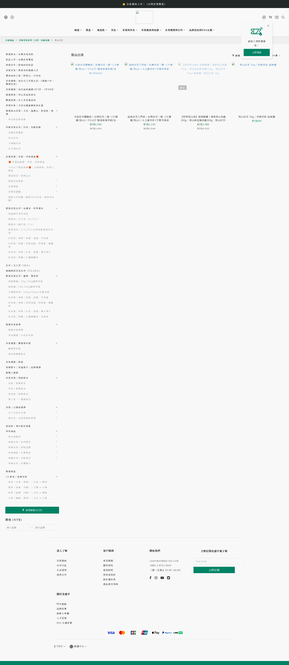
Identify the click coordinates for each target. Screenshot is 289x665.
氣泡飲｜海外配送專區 (18, 426)
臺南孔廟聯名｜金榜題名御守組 (77, 182)
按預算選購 (14, 191)
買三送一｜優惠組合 (19, 399)
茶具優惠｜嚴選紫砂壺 (18, 343)
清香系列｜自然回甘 (19, 441)
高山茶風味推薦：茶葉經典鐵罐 (77, 428)
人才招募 (62, 618)
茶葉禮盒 (13, 186)
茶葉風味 (62, 560)
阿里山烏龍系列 (71, 436)
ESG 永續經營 (64, 622)
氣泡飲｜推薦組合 (18, 393)
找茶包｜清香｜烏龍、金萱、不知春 (28, 238)
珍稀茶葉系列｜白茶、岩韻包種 (34, 40)
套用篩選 (33, 510)
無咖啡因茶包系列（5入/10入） (24, 270)
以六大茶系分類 (17, 412)
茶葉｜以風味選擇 (16, 407)
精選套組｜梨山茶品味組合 (21, 94)
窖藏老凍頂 (68, 463)
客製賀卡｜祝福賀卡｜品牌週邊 (23, 367)
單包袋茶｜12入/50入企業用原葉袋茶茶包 (30, 231)
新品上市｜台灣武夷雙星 (19, 59)
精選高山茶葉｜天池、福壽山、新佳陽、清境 (30, 112)
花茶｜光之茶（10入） (18, 265)
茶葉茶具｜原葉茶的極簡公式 (22, 70)
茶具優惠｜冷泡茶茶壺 (20, 335)
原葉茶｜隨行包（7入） (21, 224)
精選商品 (11, 471)
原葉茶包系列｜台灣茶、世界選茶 (24, 208)
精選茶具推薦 (13, 324)
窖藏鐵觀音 (68, 457)
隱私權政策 (109, 579)
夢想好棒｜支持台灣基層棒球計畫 (24, 105)
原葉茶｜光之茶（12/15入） (24, 219)
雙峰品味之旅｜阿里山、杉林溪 (23, 75)
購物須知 (108, 565)
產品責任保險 (110, 584)
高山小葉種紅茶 (71, 479)
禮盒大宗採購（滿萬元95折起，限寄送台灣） (31, 198)
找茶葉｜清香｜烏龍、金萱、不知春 (28, 297)
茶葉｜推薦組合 (17, 383)
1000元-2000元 (71, 207)
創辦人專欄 (63, 613)
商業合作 (62, 574)
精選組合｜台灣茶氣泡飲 (19, 54)
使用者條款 (109, 574)
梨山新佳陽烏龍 (17, 119)
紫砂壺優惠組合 (17, 353)
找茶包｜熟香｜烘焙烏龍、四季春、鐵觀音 (31, 245)
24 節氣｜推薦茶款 (16, 476)
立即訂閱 (214, 570)
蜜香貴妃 (67, 468)
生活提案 (62, 570)
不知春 (66, 441)
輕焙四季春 (68, 447)
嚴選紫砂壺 (14, 348)
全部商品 (9, 40)
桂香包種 (67, 473)
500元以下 (68, 191)
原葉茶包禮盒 (15, 181)
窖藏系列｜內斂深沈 (19, 458)
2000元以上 (69, 202)
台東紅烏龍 (68, 452)
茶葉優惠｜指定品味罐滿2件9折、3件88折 (30, 89)
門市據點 (62, 604)
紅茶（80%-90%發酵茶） (77, 412)
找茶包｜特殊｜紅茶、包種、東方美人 (29, 252)
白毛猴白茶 (14, 148)
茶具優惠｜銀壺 (14, 361)
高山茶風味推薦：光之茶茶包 (77, 419)
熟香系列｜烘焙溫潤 (19, 447)
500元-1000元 (71, 196)
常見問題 (108, 560)
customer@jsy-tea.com (164, 560)
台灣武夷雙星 (15, 132)
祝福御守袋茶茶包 (18, 213)
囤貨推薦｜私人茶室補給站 (21, 100)
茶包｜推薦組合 (17, 388)
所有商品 (11, 431)
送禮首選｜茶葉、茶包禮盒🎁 (22, 156)
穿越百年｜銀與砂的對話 (19, 64)
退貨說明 (108, 570)
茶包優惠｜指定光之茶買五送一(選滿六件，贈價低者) (30, 82)
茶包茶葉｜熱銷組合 (17, 377)
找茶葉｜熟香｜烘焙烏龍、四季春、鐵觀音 (31, 304)
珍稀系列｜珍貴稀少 (19, 463)
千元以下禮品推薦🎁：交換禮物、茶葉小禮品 (31, 169)
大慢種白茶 (14, 143)
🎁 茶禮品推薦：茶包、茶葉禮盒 (26, 161)
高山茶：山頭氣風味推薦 (22, 418)
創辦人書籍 (12, 372)
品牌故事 (62, 608)
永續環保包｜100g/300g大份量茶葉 (29, 292)
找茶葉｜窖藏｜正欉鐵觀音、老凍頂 (28, 316)
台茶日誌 (62, 565)
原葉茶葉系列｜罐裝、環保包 (22, 275)
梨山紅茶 (67, 484)
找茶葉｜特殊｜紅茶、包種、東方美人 (29, 311)
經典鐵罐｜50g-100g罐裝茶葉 (25, 281)
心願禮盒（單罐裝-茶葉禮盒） (76, 188)
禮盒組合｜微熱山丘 (19, 175)
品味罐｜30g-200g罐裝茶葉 (24, 286)
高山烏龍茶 (14, 436)
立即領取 (256, 52)
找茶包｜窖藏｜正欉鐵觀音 (23, 257)
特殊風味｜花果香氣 (19, 452)
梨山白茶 (59, 40)
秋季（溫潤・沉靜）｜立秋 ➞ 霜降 (27, 492)
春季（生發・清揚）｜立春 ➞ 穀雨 (27, 481)
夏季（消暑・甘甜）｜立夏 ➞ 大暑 (27, 487)
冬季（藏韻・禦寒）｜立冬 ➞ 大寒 (27, 498)
